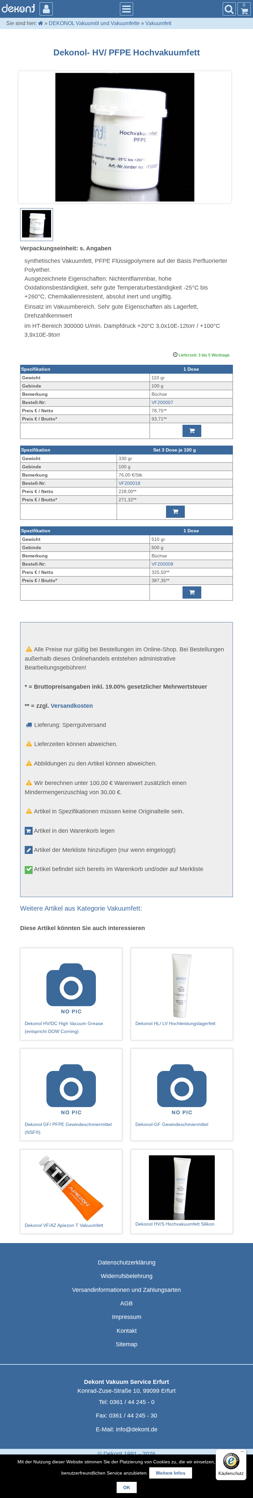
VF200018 (129, 483)
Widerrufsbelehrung (127, 1276)
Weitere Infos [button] (170, 1473)
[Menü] (242, 1453)
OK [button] (126, 1487)
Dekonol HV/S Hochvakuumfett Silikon (174, 1224)
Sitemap (126, 1344)
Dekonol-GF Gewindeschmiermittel (171, 1124)
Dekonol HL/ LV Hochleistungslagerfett (175, 1023)
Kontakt (127, 1330)
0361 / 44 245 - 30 (133, 1415)
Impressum (126, 1317)
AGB (126, 1303)
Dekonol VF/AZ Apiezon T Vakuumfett (64, 1225)
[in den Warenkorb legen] (192, 431)
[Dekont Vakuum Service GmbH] (18, 8)
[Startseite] (40, 23)
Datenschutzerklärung (126, 1262)
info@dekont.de (136, 1429)
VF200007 (162, 402)
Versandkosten (72, 705)
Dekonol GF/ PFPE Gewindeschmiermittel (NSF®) (68, 1128)
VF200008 (162, 564)
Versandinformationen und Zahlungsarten (126, 1290)
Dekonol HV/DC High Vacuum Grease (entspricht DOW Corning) (64, 1027)
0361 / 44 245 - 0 (132, 1402)
